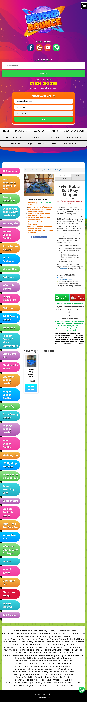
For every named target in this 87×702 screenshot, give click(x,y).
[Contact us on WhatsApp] (82, 690)
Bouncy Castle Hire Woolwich (49, 682)
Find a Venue (35, 137)
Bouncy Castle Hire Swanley (27, 674)
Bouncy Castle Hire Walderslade (30, 679)
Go (43, 119)
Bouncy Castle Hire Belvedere (62, 630)
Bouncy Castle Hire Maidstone (58, 652)
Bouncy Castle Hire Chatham (28, 636)
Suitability (63, 179)
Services (15, 143)
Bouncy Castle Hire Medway (42, 655)
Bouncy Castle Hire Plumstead (58, 660)
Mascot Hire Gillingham (24, 685)
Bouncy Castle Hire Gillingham (40, 641)
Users (78, 179)
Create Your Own (74, 130)
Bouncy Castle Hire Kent (44, 650)
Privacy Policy (42, 685)
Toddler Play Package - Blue (31, 373)
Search (43, 73)
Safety (54, 130)
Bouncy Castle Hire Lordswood (28, 652)
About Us (39, 130)
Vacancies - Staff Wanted (61, 685)
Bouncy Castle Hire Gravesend (70, 641)
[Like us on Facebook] (30, 47)
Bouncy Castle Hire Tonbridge (30, 677)
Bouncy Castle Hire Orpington (58, 658)
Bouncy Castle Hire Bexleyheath (43, 633)
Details (62, 176)
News (54, 143)
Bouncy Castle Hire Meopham (70, 655)
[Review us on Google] (39, 47)
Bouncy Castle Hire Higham (16, 647)
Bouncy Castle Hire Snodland (26, 671)
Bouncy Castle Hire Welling (59, 679)
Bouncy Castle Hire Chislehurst (57, 636)
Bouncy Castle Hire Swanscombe (57, 674)
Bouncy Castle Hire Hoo (41, 647)
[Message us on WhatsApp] (56, 47)
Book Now (31, 388)
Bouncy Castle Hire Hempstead (27, 644)
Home (6, 130)
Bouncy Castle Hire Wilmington (19, 682)
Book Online (64, 297)
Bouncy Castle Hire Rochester (57, 663)
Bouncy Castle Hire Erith (14, 641)
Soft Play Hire (37, 170)
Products (21, 130)
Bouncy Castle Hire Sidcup (27, 669)
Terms (41, 143)
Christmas (54, 137)
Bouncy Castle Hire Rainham (29, 663)
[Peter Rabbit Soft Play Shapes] (39, 185)
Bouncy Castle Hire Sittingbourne (56, 669)
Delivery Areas (14, 137)
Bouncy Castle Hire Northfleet (29, 658)
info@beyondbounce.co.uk (67, 279)
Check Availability (79, 297)
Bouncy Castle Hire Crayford (16, 639)
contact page (62, 269)
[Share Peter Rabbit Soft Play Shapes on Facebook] (39, 237)
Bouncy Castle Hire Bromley (72, 633)
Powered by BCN (44, 698)
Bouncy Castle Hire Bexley (14, 633)
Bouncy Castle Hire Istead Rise (18, 650)
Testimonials (73, 137)
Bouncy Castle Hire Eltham (71, 639)
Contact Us (69, 143)
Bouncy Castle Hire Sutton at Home (57, 671)
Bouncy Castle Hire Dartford (44, 639)
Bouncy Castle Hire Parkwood (29, 660)
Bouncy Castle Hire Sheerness (58, 666)
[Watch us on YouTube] (47, 47)
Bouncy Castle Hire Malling (15, 655)
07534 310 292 (43, 83)
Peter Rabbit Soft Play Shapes (55, 170)
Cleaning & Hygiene (73, 682)
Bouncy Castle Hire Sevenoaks (29, 666)
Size (77, 176)
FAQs (29, 143)
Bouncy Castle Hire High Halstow (59, 644)
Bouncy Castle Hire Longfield (70, 650)
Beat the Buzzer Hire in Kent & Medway (29, 630)
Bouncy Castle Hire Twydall (58, 677)
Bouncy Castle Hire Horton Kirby (68, 647)
